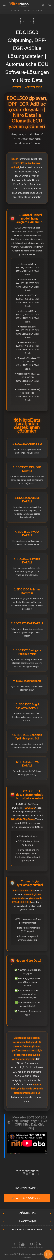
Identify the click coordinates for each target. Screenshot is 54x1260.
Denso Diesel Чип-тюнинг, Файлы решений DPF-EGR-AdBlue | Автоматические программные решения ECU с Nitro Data (31, 21)
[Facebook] (14, 1244)
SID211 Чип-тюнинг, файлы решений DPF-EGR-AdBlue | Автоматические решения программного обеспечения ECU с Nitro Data (23, 21)
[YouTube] (22, 1244)
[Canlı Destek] (48, 1254)
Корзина (42, 4)
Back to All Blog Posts (28, 10)
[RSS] (39, 1244)
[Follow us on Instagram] (31, 1244)
